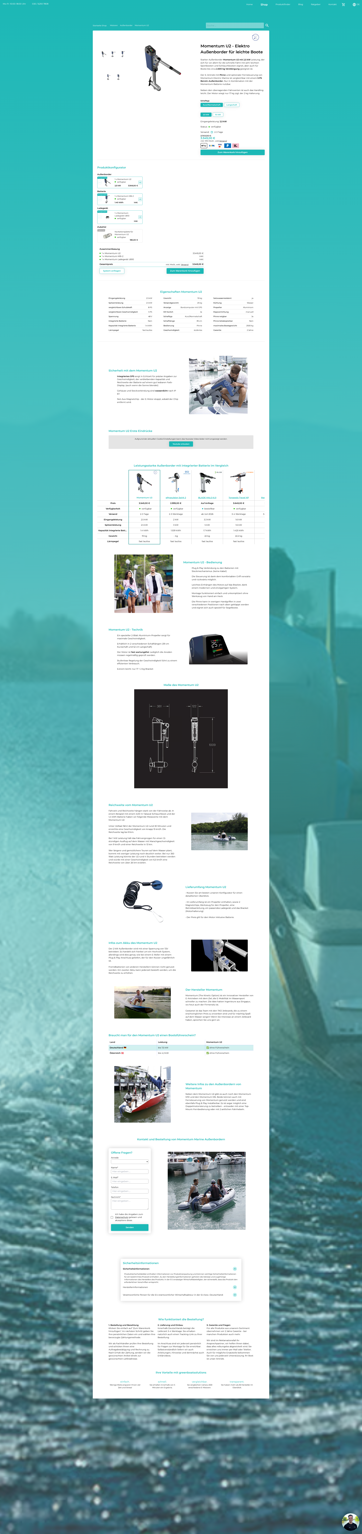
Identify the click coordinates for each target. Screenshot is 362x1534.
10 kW (218, 115)
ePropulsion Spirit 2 (176, 497)
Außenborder (126, 25)
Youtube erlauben (181, 444)
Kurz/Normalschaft (211, 105)
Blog (300, 4)
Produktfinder (283, 4)
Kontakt (332, 4)
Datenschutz (121, 1217)
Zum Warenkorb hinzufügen (233, 152)
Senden (130, 1227)
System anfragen (112, 271)
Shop (264, 4)
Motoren (114, 25)
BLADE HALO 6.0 (207, 497)
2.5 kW (206, 115)
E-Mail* (114, 1177)
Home (249, 4)
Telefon (114, 1187)
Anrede (115, 1157)
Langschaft (231, 105)
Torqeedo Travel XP (239, 497)
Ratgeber (316, 4)
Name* (114, 1167)
